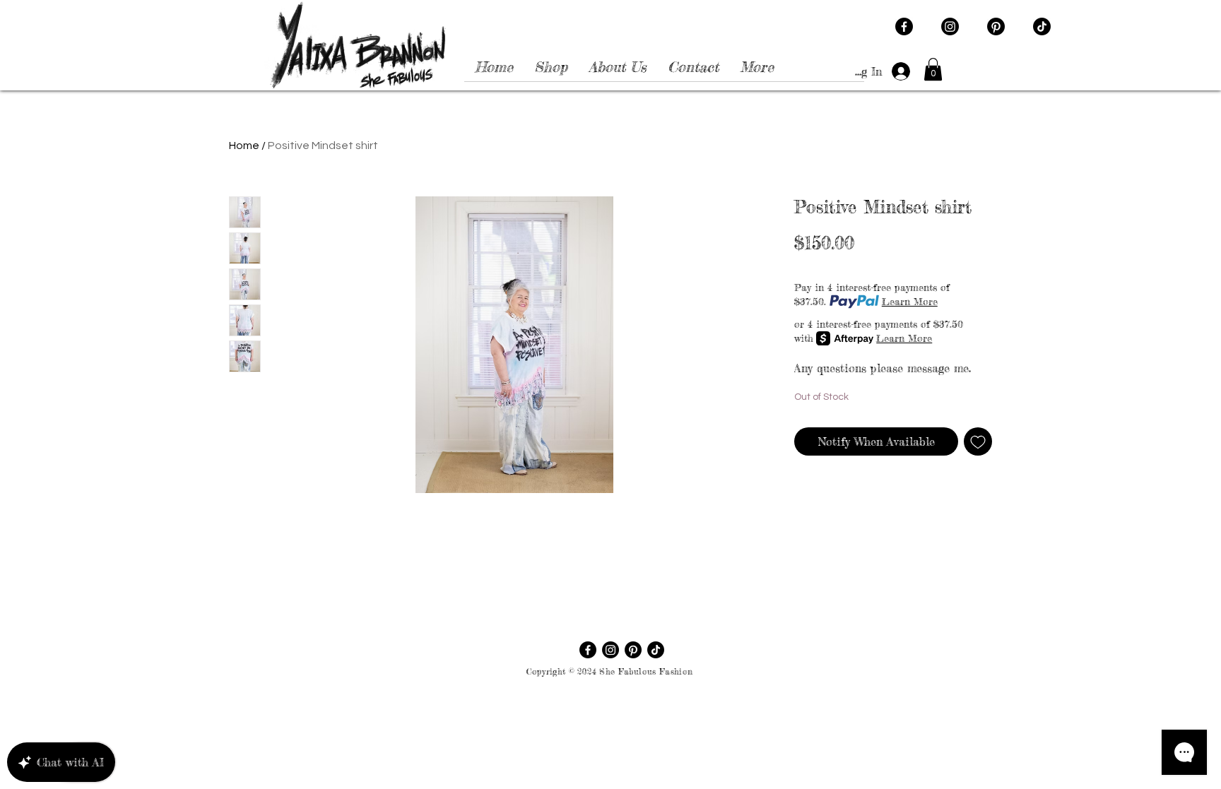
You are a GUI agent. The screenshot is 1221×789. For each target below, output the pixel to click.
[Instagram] (950, 26)
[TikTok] (1042, 26)
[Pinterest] (996, 26)
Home (244, 145)
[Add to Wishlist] (978, 441)
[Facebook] (904, 26)
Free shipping (928, 266)
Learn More (910, 301)
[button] (933, 69)
